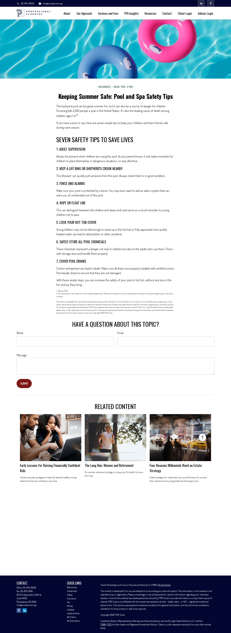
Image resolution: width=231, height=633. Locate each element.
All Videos (71, 617)
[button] (67, 13)
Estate (69, 594)
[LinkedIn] (201, 3)
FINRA (103, 624)
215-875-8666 (27, 3)
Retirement (72, 587)
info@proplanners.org (52, 3)
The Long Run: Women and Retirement (109, 465)
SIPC (109, 624)
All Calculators (73, 620)
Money (70, 605)
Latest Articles (73, 613)
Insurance (71, 598)
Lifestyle (70, 609)
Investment (72, 591)
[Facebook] (210, 3)
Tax (68, 602)
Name (20, 333)
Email (120, 333)
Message (22, 355)
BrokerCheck (164, 584)
